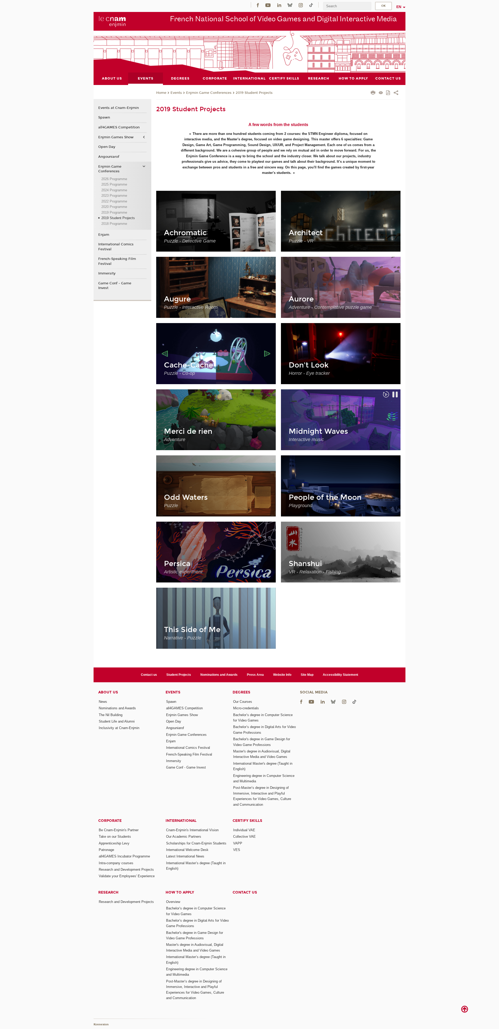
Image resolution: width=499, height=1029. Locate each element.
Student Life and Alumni (117, 721)
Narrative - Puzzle (182, 637)
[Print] (373, 93)
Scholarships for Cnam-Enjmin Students (196, 843)
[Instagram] (300, 5)
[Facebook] (258, 5)
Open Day (106, 147)
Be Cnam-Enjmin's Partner (119, 830)
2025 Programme (114, 184)
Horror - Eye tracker (309, 373)
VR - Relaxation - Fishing (315, 571)
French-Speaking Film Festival (117, 261)
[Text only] (381, 93)
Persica (177, 563)
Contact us (149, 675)
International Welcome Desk (187, 850)
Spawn (104, 117)
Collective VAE (244, 836)
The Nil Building (110, 715)
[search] (347, 6)
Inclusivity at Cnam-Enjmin (119, 728)
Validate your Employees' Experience (127, 876)
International (181, 820)
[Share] (396, 93)
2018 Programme (114, 224)
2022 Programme (114, 201)
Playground (300, 505)
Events (176, 93)
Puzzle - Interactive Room (191, 307)
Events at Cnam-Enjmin (118, 108)
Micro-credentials (246, 708)
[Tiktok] (311, 5)
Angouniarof (108, 157)
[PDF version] (388, 93)
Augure (177, 299)
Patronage (106, 850)
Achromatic (185, 232)
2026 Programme (114, 179)
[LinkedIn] (279, 5)
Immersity (106, 273)
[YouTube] (268, 5)
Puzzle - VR (301, 241)
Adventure (174, 439)
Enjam (103, 235)
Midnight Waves (318, 431)
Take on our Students (115, 836)
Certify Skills (247, 820)
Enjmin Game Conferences (209, 93)
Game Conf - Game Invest (114, 285)
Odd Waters (186, 497)
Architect (306, 232)
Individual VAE (244, 830)
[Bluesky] (289, 5)
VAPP (237, 843)
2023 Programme (114, 196)
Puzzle (171, 505)
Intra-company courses (116, 863)
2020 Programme (114, 207)
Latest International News (185, 856)
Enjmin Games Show (116, 137)
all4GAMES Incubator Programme (124, 856)
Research (108, 892)
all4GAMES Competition (119, 127)
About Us (108, 692)
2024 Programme (114, 190)
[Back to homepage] (112, 21)
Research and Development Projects (126, 869)
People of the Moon (325, 497)
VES (236, 850)
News (103, 702)
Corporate (110, 820)
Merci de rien (188, 431)
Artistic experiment (183, 571)
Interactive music (306, 439)
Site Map (307, 675)
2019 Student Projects (254, 93)
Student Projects (178, 675)
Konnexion (101, 1024)
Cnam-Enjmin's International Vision (192, 830)
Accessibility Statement (340, 675)
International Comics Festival (116, 246)
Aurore (301, 299)
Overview (173, 902)
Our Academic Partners (183, 836)
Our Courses (242, 702)
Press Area (255, 675)
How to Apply (180, 892)
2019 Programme (114, 212)
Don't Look (309, 365)
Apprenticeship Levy (114, 843)
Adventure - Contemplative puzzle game (330, 307)
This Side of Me (192, 629)
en (398, 7)
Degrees (241, 692)
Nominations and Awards (219, 675)
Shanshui (305, 563)
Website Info (282, 675)
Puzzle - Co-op (179, 373)
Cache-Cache (188, 365)
